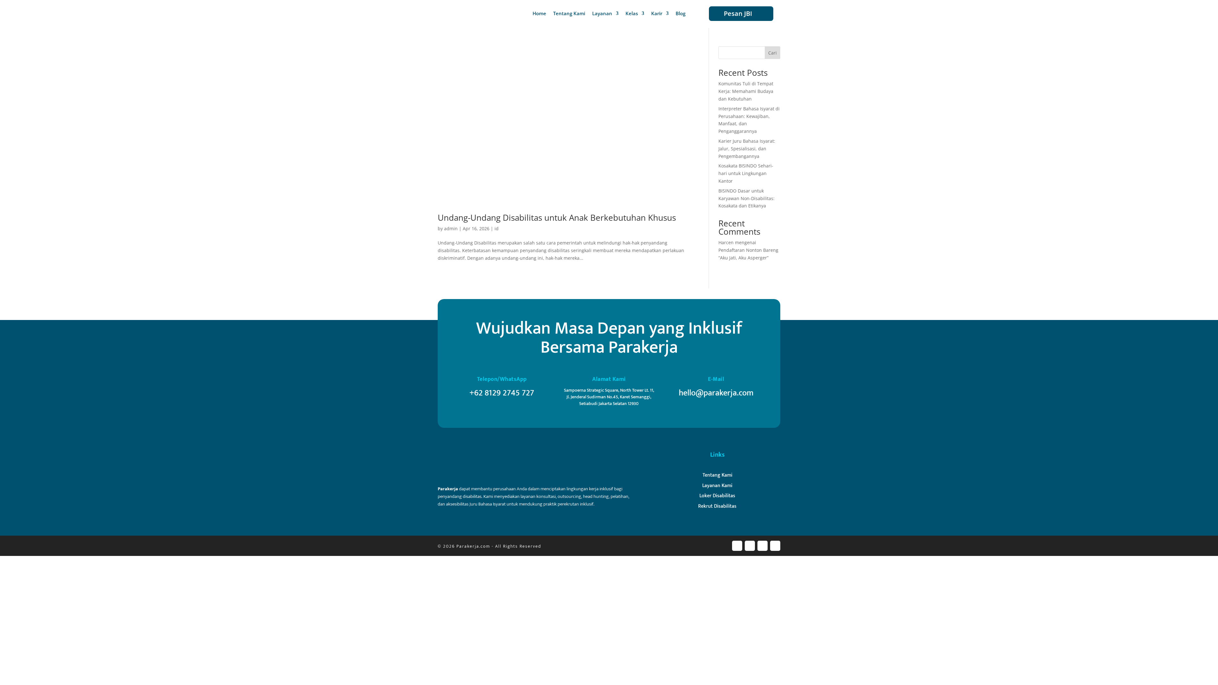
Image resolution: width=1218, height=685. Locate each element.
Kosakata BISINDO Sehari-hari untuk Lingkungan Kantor (745, 173)
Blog (680, 13)
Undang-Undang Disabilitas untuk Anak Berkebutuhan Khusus (557, 217)
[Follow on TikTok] (775, 546)
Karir (656, 13)
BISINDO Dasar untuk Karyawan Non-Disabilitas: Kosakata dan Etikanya (746, 198)
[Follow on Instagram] (750, 546)
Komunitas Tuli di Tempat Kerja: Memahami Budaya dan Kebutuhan (745, 91)
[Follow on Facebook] (737, 546)
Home (539, 13)
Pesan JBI (738, 13)
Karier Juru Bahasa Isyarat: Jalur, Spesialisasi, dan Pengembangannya (746, 148)
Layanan (602, 13)
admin (451, 228)
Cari (772, 53)
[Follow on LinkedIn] (762, 546)
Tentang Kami (569, 13)
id (496, 228)
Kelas (631, 13)
